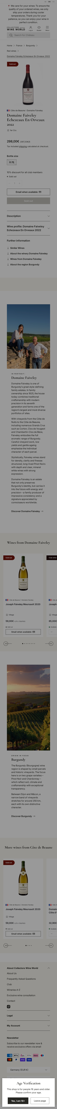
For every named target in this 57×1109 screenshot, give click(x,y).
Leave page (40, 1100)
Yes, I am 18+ (18, 1101)
